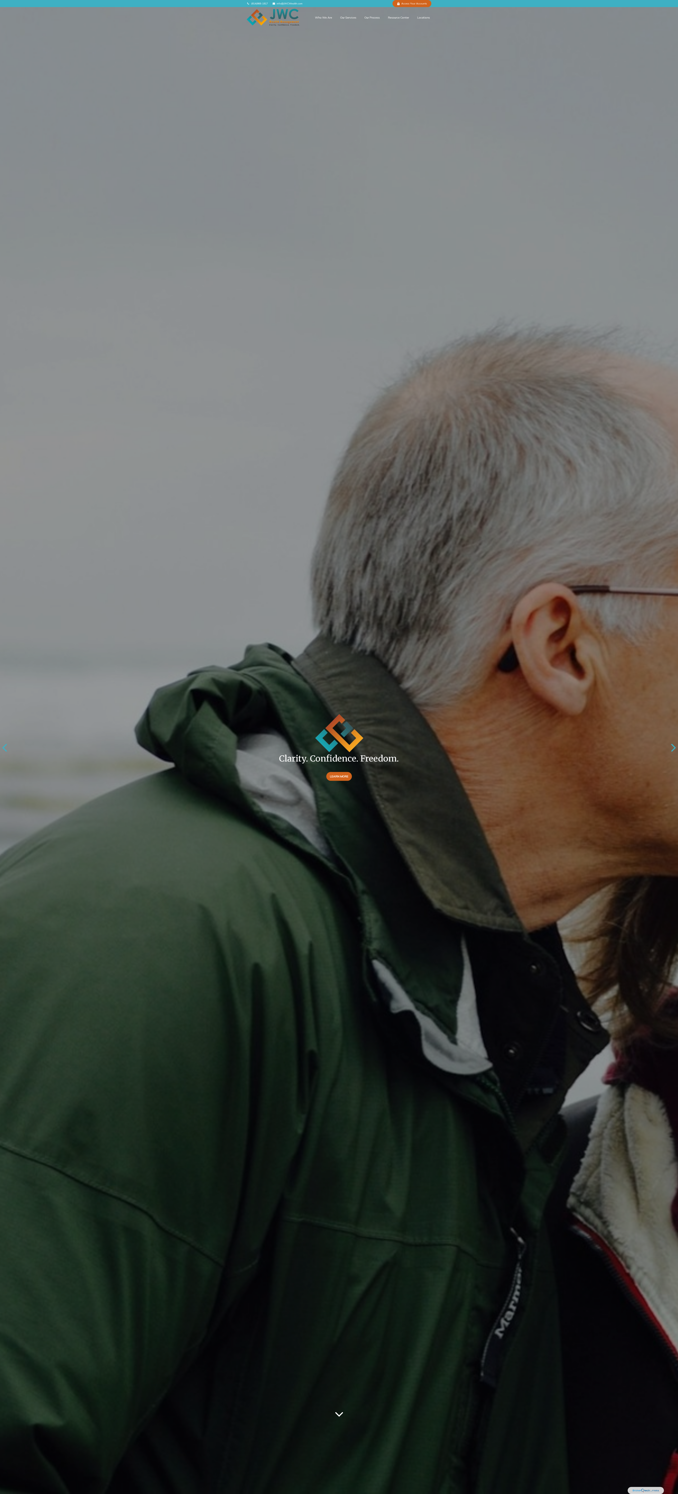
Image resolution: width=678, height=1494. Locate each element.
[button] (324, 17)
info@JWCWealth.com (289, 3)
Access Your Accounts (414, 3)
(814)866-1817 (259, 3)
